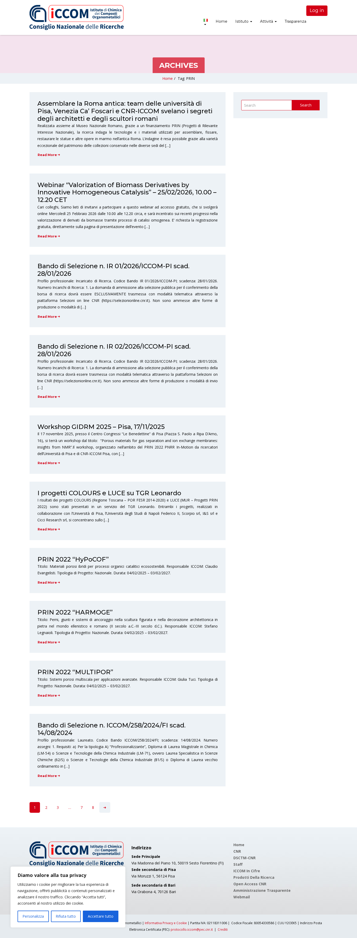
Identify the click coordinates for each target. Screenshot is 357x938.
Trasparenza (295, 21)
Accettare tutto (100, 916)
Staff (238, 864)
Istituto (242, 21)
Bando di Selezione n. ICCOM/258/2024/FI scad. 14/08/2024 (111, 729)
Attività (267, 21)
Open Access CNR (249, 883)
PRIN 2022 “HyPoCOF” (73, 559)
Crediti (223, 929)
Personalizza (33, 916)
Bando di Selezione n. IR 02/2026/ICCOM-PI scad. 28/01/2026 (114, 350)
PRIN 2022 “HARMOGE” (75, 612)
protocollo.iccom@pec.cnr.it (192, 929)
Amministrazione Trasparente (262, 890)
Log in (317, 10)
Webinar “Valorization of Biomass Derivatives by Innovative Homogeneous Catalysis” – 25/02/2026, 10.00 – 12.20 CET (126, 192)
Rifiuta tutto (66, 916)
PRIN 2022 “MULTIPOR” (75, 672)
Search (306, 105)
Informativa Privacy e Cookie (166, 923)
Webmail (241, 896)
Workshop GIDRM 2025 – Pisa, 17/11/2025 (101, 427)
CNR (237, 851)
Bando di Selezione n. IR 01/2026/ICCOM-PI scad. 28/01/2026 (113, 269)
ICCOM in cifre (246, 870)
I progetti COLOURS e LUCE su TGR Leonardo (109, 493)
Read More (47, 155)
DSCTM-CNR (244, 857)
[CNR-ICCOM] (77, 17)
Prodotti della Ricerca (253, 877)
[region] (67, 897)
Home (221, 21)
